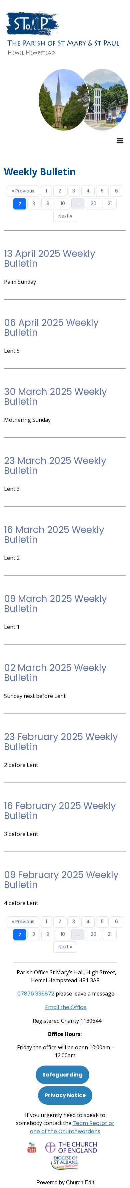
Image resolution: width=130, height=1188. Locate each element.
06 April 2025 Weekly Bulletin (51, 327)
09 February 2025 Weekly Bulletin (61, 879)
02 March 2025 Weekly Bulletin (55, 672)
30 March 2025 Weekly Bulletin (55, 396)
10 (63, 203)
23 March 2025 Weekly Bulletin (55, 465)
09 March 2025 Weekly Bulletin (55, 603)
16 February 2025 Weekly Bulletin (60, 810)
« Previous (23, 191)
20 (93, 203)
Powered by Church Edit (65, 1182)
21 (110, 203)
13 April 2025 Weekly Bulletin (49, 258)
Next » (65, 216)
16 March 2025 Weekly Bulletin (54, 534)
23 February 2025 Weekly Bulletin (61, 741)
